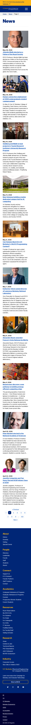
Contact (5, 584)
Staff (4, 560)
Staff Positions (7, 581)
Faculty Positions (8, 579)
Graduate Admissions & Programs (13, 594)
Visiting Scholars (8, 633)
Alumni (5, 565)
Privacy (5, 716)
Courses (5, 597)
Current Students (8, 602)
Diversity (5, 539)
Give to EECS (15, 682)
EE (3, 695)
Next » (16, 520)
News (10, 14)
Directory (6, 553)
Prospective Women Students (12, 599)
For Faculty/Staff (8, 630)
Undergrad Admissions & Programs (13, 592)
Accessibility (6, 710)
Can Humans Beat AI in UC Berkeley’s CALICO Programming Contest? (15, 244)
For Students (7, 615)
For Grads (6, 618)
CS (3, 698)
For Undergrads (7, 620)
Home (5, 14)
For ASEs (6, 623)
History (5, 537)
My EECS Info (7, 613)
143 (22, 516)
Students (5, 563)
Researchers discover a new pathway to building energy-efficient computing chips (13, 387)
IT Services (6, 625)
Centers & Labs (7, 644)
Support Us (6, 574)
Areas (4, 641)
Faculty (5, 558)
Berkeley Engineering (9, 704)
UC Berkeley (6, 701)
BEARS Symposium (9, 653)
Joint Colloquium (8, 651)
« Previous (16, 509)
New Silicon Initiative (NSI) (11, 664)
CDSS (4, 707)
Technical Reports (8, 646)
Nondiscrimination (8, 713)
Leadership (6, 555)
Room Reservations (9, 610)
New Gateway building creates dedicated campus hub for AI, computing (14, 199)
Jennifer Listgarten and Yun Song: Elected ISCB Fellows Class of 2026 (15, 480)
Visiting (5, 542)
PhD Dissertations (8, 648)
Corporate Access (8, 662)
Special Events (7, 544)
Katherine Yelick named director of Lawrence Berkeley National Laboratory (15, 291)
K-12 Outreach (7, 576)
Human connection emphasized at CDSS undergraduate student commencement (15, 99)
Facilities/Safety (8, 628)
